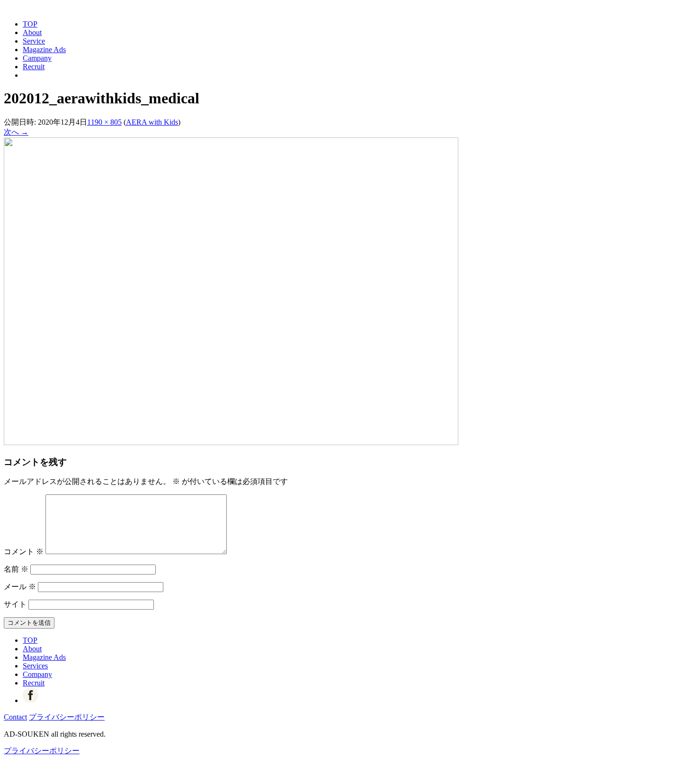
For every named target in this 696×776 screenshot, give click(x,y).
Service (34, 41)
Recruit (34, 67)
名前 (16, 569)
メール (20, 587)
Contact (15, 717)
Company (37, 674)
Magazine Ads (44, 50)
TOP (30, 24)
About (32, 32)
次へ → (16, 132)
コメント (24, 552)
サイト (15, 604)
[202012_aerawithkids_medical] (231, 442)
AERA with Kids (152, 122)
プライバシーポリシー (67, 717)
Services (35, 666)
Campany (37, 58)
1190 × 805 (104, 122)
